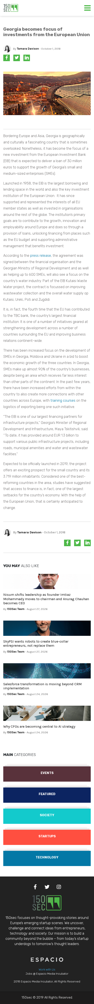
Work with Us (47, 969)
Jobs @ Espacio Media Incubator (47, 973)
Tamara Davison (28, 48)
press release (40, 256)
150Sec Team (15, 609)
